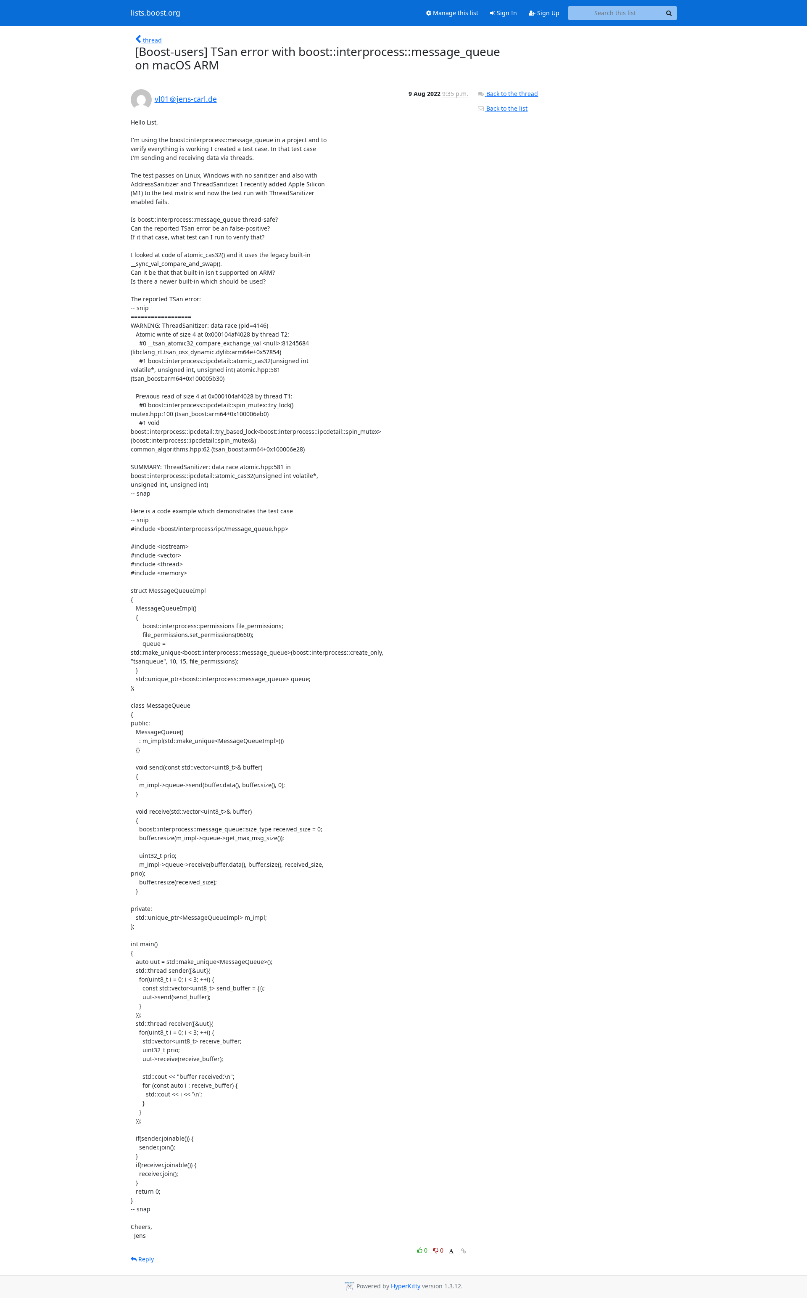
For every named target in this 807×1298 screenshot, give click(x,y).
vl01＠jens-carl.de (186, 99)
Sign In (506, 13)
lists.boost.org (155, 13)
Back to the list (506, 108)
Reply (145, 1259)
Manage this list (454, 13)
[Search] (669, 13)
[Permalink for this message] (463, 1251)
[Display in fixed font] (451, 1251)
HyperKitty (405, 1286)
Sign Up (547, 13)
